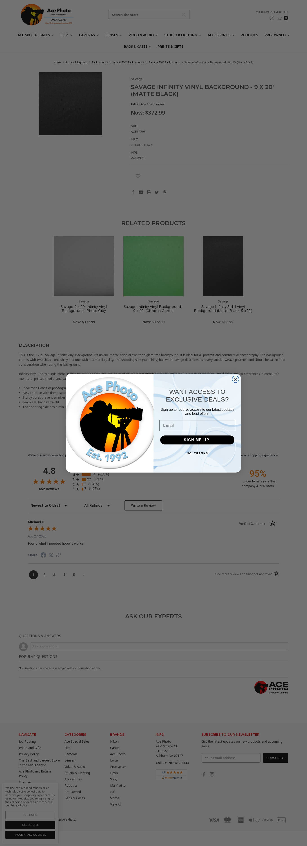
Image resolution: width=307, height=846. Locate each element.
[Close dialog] (235, 379)
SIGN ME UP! (197, 440)
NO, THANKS (197, 453)
